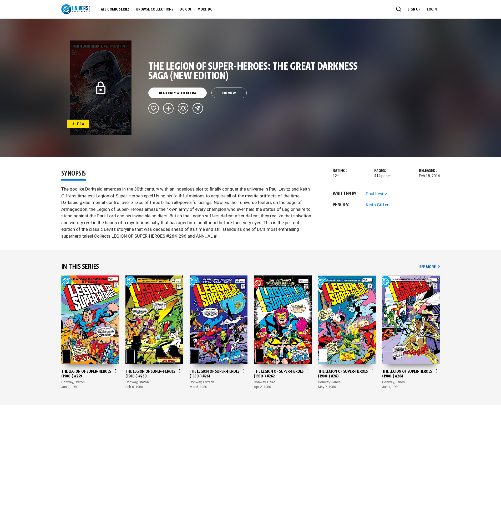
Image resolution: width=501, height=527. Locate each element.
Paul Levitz (376, 193)
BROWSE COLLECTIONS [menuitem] (155, 9)
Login (432, 9)
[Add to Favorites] (153, 108)
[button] (399, 9)
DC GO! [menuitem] (185, 9)
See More (429, 267)
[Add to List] (168, 108)
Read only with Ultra (177, 93)
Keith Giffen (377, 204)
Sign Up (414, 9)
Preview (229, 93)
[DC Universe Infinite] (75, 9)
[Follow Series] (183, 108)
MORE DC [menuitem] (205, 9)
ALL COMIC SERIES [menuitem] (115, 9)
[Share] (198, 108)
